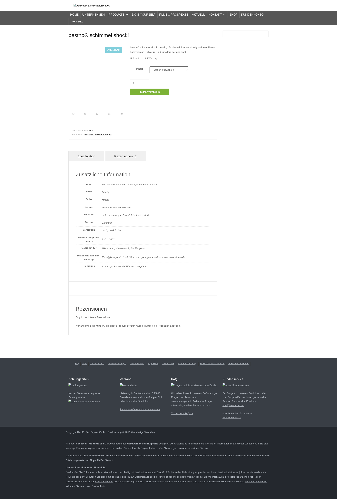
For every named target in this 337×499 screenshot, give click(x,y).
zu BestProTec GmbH (238, 363)
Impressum (153, 363)
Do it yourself (144, 14)
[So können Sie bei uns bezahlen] (77, 385)
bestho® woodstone (256, 481)
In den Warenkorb (150, 91)
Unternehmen (93, 14)
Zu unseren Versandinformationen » (140, 409)
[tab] (86, 156)
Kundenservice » (232, 417)
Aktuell (198, 14)
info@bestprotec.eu (233, 405)
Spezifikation (86, 156)
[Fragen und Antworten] (194, 385)
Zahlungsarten (97, 363)
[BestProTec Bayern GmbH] (92, 5)
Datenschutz (168, 363)
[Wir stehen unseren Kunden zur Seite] (236, 385)
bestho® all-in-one (228, 472)
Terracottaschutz (104, 481)
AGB (84, 363)
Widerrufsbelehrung (187, 363)
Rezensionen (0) (125, 156)
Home (74, 14)
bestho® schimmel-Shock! (149, 472)
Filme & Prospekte (173, 14)
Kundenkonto (252, 14)
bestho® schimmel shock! (98, 134)
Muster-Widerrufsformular (212, 363)
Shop (233, 14)
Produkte (116, 14)
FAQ (77, 363)
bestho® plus (119, 476)
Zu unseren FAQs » (182, 413)
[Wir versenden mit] (128, 385)
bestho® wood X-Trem (189, 476)
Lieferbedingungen (117, 363)
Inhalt (139, 68)
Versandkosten (137, 363)
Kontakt (215, 14)
